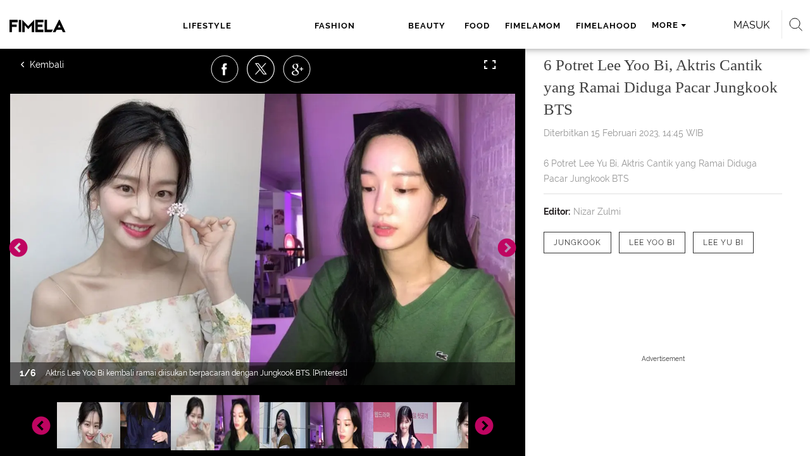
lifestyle (207, 25)
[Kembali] (66, 65)
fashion (335, 25)
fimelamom (533, 25)
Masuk (751, 25)
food (477, 25)
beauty (427, 25)
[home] (62, 26)
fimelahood (606, 25)
